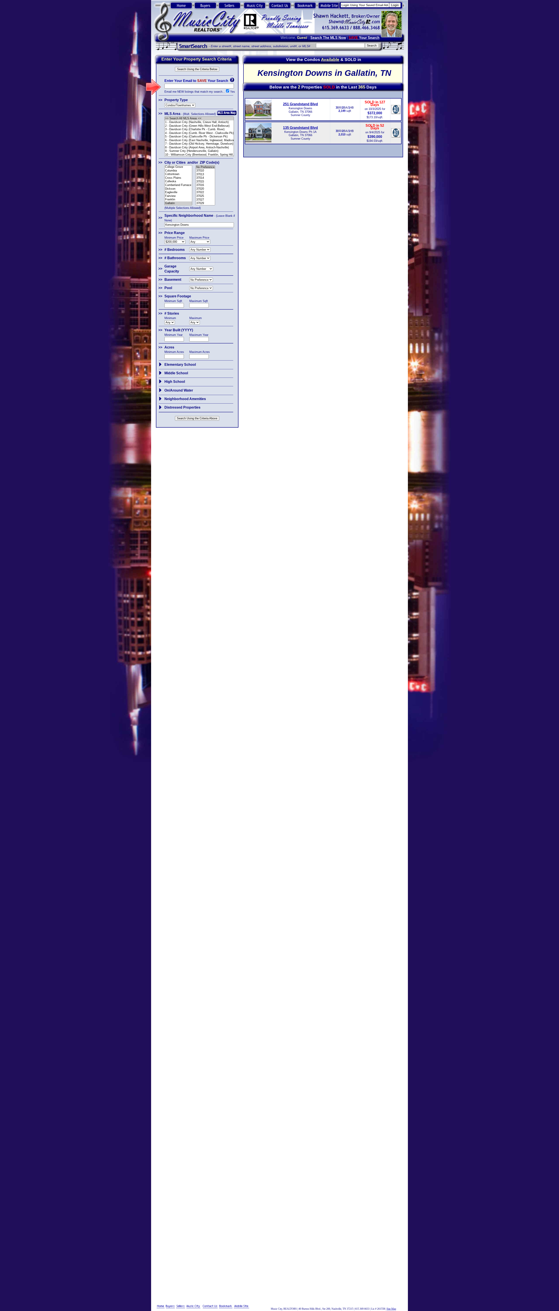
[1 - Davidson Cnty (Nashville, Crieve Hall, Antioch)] (199, 122)
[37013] (205, 174)
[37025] (205, 196)
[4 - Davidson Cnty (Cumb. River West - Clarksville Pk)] (199, 133)
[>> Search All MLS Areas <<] (199, 118)
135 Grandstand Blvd (300, 128)
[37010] (205, 171)
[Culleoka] (178, 181)
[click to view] (160, 364)
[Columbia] (178, 171)
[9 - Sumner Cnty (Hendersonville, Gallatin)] (199, 151)
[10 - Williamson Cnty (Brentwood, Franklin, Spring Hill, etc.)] (199, 155)
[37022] (205, 192)
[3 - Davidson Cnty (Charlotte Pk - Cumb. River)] (199, 129)
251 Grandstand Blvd (300, 104)
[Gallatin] (178, 203)
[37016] (205, 185)
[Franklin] (178, 199)
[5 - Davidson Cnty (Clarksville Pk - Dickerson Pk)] (199, 137)
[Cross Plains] (178, 178)
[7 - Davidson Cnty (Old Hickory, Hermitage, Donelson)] (199, 144)
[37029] (205, 203)
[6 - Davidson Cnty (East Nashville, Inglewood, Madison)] (199, 140)
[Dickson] (178, 189)
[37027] (205, 200)
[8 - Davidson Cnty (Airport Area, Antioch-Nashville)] (199, 147)
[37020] (205, 189)
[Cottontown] (178, 174)
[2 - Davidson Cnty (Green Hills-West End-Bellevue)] (199, 126)
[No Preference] (205, 167)
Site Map (391, 1308)
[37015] (205, 182)
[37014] (205, 178)
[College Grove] (178, 167)
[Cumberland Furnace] (178, 185)
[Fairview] (178, 196)
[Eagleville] (178, 192)
